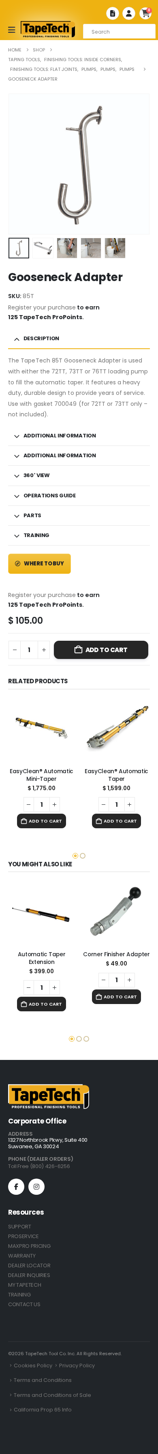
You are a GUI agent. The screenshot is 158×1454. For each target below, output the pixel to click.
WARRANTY (21, 1256)
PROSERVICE (23, 1236)
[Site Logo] (48, 29)
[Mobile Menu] (14, 30)
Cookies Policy (33, 1365)
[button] (11, 155)
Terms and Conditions (43, 1380)
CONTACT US (24, 1304)
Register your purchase (42, 307)
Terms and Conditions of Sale (52, 1395)
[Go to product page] (41, 728)
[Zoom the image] (48, 1089)
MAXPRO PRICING (29, 1246)
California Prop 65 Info (43, 1409)
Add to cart (106, 650)
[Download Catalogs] (112, 13)
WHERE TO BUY (43, 563)
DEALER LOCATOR (29, 1265)
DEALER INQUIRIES (29, 1275)
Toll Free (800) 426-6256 (39, 1166)
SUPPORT (19, 1226)
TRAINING (19, 1294)
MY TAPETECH (24, 1285)
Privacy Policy (77, 1365)
